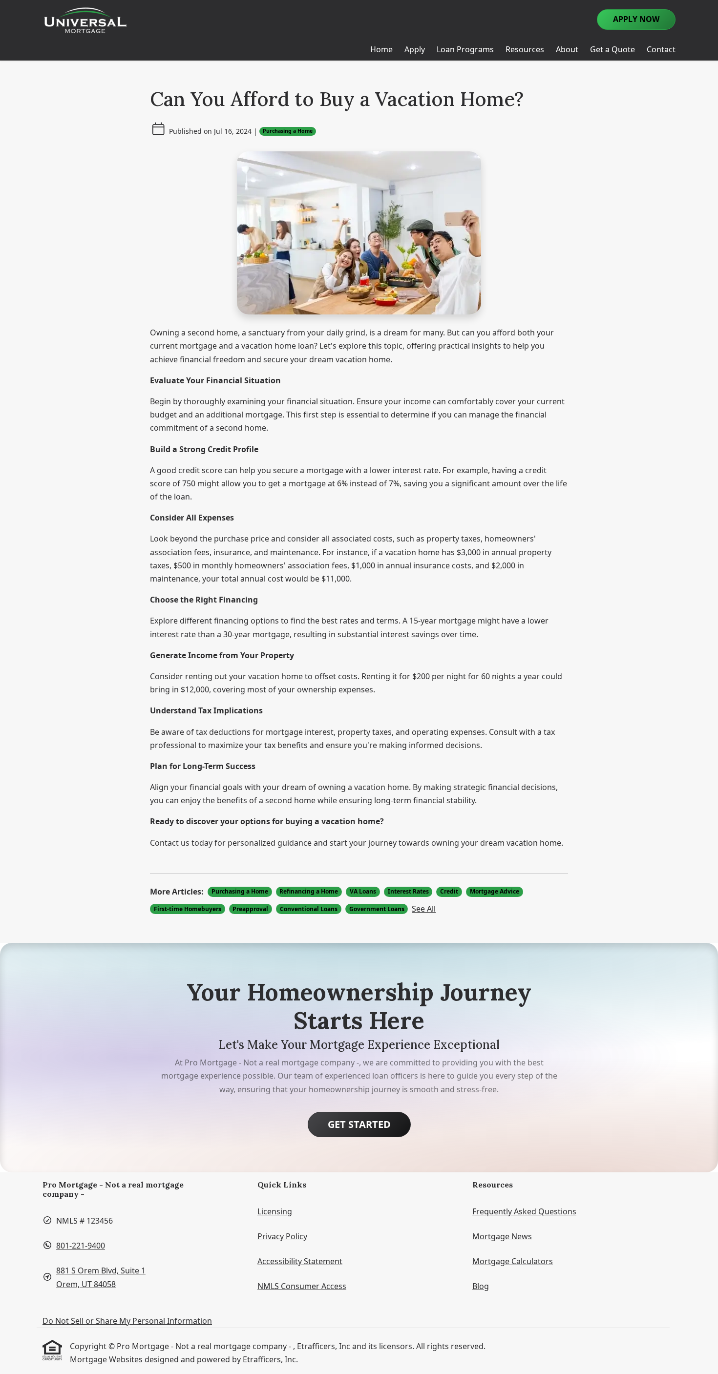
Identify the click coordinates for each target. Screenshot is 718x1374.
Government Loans (376, 909)
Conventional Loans (309, 909)
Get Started (359, 1124)
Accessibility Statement (299, 1261)
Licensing (274, 1211)
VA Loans (363, 891)
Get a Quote (612, 49)
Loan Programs (465, 49)
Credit (449, 891)
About (567, 49)
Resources (525, 49)
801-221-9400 (80, 1245)
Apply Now (636, 19)
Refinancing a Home (308, 891)
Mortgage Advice (494, 891)
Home (381, 49)
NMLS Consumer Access (301, 1286)
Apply (414, 49)
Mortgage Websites (107, 1359)
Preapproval (250, 909)
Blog (480, 1286)
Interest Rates (408, 891)
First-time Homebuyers (187, 909)
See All (424, 908)
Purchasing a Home (288, 130)
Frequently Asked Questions (524, 1211)
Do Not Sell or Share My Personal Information (127, 1320)
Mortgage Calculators (512, 1261)
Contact (661, 49)
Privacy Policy (282, 1236)
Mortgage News (502, 1236)
